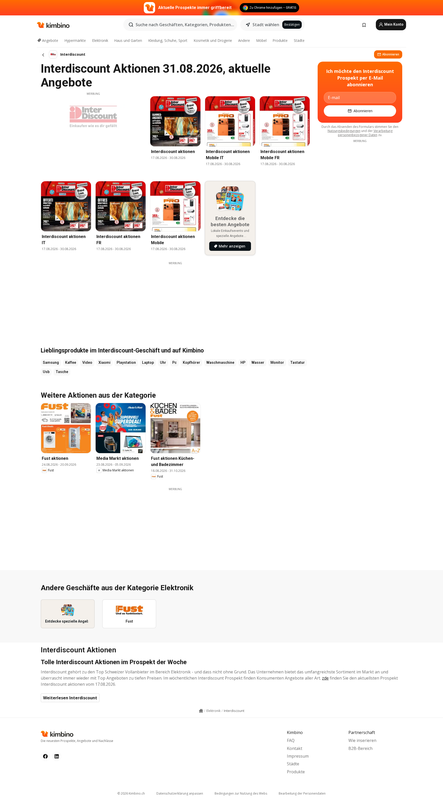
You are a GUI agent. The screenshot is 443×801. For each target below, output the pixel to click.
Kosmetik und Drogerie (213, 40)
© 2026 (131, 793)
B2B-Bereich (360, 748)
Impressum (298, 756)
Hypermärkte (75, 40)
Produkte (280, 40)
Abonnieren (390, 54)
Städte (299, 40)
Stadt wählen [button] (266, 24)
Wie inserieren (362, 740)
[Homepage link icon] (201, 711)
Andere (244, 40)
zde (325, 678)
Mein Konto (394, 24)
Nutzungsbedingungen (344, 131)
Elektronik (100, 40)
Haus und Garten (128, 40)
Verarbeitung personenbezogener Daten (365, 133)
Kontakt (294, 748)
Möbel (261, 40)
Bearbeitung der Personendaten (302, 793)
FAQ (291, 740)
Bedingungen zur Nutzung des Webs (241, 793)
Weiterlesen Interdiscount (70, 698)
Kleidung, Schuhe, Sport (167, 40)
